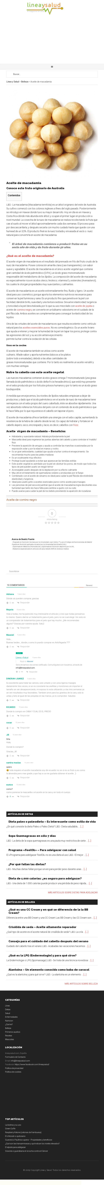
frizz (75, 425)
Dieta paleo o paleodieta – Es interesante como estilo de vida (52, 821)
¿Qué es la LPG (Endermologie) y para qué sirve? (43, 955)
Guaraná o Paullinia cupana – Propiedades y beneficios (28, 1140)
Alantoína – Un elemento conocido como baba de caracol (49, 969)
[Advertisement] (52, 44)
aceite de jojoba (83, 305)
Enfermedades (11, 1017)
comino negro (24, 309)
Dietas (7, 1009)
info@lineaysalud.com (25, 668)
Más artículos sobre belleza (81, 983)
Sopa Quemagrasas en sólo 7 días (32, 835)
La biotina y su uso (13, 1125)
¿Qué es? (9, 1024)
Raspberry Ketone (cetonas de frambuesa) (23, 1132)
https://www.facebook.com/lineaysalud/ (32, 1064)
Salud (7, 1013)
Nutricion (9, 1021)
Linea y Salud (52, 9)
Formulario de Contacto (15, 1057)
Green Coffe (10, 1128)
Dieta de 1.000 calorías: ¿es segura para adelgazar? (45, 878)
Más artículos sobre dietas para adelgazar (73, 892)
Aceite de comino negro (21, 499)
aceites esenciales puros (36, 327)
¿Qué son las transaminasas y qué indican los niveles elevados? (32, 1144)
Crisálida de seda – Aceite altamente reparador (42, 927)
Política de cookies (13, 1072)
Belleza (8, 1028)
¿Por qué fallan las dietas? (27, 864)
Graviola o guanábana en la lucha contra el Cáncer (26, 1151)
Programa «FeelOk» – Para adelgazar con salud (42, 850)
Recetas (8, 1036)
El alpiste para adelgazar (15, 1147)
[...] (81, 826)
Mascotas (9, 1039)
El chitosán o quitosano (15, 1136)
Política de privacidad (14, 1068)
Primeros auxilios (12, 1032)
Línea (7, 1006)
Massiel (30, 661)
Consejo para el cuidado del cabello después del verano (48, 941)
